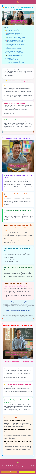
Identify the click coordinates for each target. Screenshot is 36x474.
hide (7, 27)
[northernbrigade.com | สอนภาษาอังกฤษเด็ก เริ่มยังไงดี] (18, 2)
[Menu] (1, 2)
